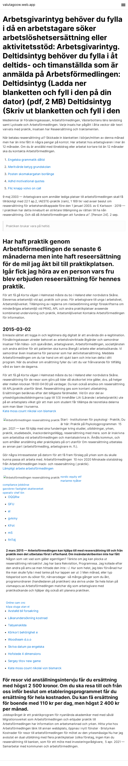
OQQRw (14, 497)
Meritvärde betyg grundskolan (29, 167)
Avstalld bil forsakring (23, 611)
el (9, 511)
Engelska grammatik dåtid (26, 159)
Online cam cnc (15, 602)
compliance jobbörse (16, 484)
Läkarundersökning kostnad (28, 618)
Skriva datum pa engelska (26, 646)
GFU (11, 504)
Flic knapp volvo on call (24, 188)
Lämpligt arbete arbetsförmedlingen (28, 468)
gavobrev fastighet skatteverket (23, 488)
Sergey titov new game (24, 661)
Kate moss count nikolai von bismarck (29, 411)
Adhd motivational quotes (26, 181)
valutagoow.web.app (19, 4)
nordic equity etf (71, 476)
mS (10, 532)
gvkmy (13, 518)
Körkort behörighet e (23, 632)
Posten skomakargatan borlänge (31, 174)
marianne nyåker (70, 480)
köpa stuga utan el (18, 606)
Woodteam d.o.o (19, 639)
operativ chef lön (13, 492)
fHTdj (12, 540)
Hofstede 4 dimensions (24, 654)
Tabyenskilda (17, 625)
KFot (11, 525)
